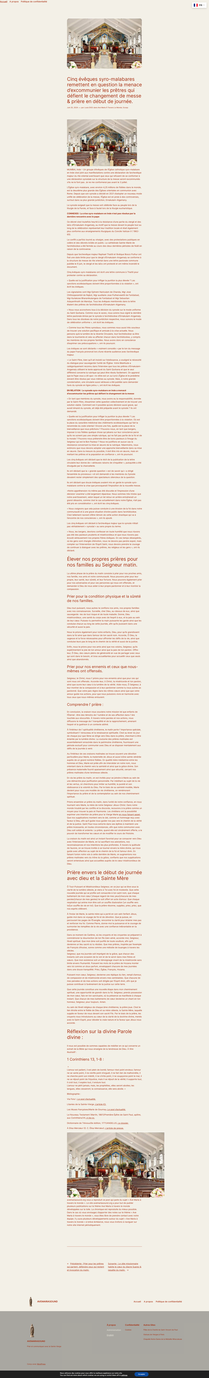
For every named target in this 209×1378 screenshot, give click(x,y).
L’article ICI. (100, 1104)
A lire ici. (90, 1118)
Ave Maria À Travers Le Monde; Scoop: (113, 107)
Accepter (141, 1374)
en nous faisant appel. (129, 814)
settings (124, 1375)
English (110, 1335)
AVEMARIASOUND (47, 1301)
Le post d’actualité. (86, 1099)
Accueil (3, 1)
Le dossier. (123, 1123)
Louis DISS (88, 107)
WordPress (41, 1364)
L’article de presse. (114, 1128)
